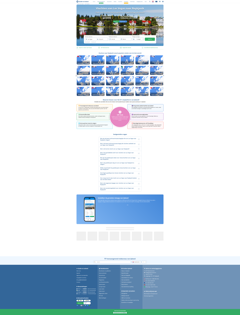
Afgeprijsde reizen (103, 293)
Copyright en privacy (81, 277)
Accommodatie (102, 277)
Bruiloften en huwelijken (127, 302)
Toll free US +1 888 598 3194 (152, 279)
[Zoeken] (149, 1)
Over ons (78, 271)
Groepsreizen (102, 286)
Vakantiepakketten (101, 1)
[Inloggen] (163, 1)
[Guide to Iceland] (82, 2)
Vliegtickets (101, 280)
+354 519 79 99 (148, 274)
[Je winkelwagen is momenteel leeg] (160, 1)
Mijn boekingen (102, 298)
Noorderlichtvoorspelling (127, 286)
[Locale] (153, 1)
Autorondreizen (102, 273)
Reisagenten (124, 293)
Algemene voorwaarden (82, 275)
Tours (94, 1)
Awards (78, 273)
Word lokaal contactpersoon (150, 293)
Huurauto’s (109, 1)
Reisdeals (126, 1)
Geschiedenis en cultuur (127, 277)
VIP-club (101, 295)
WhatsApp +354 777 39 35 (152, 287)
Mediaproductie (125, 295)
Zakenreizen (102, 291)
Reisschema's (125, 284)
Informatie (132, 1)
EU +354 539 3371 (150, 283)
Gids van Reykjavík (126, 275)
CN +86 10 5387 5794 (150, 285)
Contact (78, 282)
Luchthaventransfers (104, 282)
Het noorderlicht (125, 280)
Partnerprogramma (148, 296)
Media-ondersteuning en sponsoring (130, 300)
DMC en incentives (126, 298)
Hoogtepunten (140, 1)
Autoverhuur (102, 275)
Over (146, 1)
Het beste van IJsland (126, 282)
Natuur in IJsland (125, 271)
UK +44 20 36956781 (150, 281)
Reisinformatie (125, 273)
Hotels (115, 1)
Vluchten (120, 1)
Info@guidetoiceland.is (150, 272)
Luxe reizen (101, 289)
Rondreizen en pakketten (105, 271)
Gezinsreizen (102, 284)
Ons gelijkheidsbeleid (81, 280)
